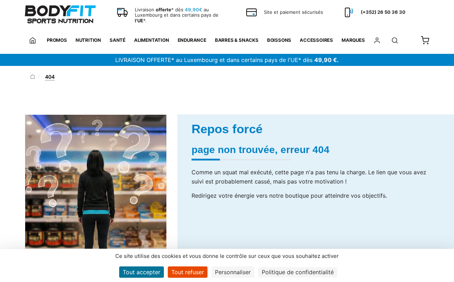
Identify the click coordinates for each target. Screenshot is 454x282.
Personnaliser (233, 272)
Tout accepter (141, 272)
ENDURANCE (192, 40)
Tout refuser (187, 272)
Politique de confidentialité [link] (298, 272)
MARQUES (353, 40)
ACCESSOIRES (316, 40)
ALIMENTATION (151, 40)
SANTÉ (118, 40)
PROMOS (57, 40)
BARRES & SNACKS (237, 40)
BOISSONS (279, 40)
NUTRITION (88, 40)
